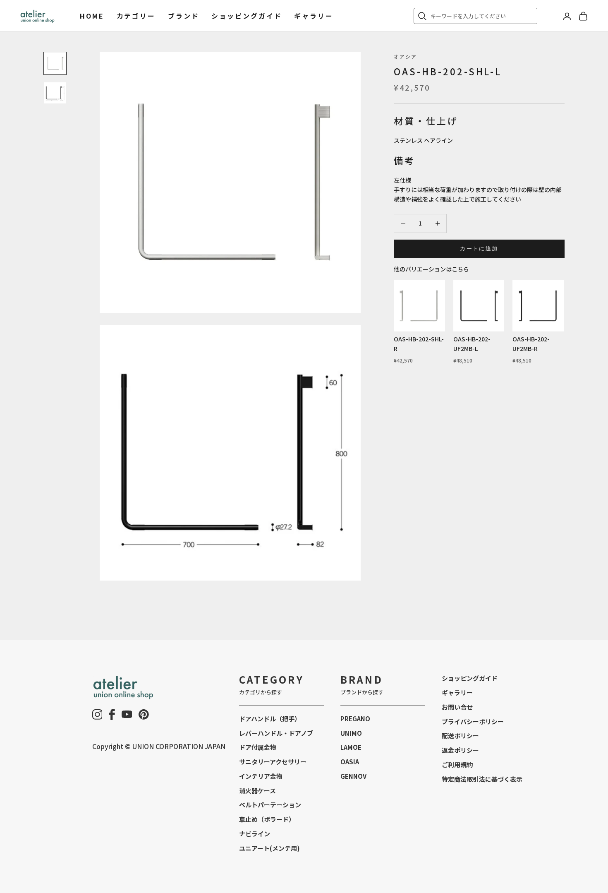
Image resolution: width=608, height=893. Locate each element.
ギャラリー (313, 16)
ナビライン (254, 833)
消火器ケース (257, 790)
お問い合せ (457, 707)
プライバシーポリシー (473, 721)
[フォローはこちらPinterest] (144, 714)
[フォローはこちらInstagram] (97, 714)
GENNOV (353, 776)
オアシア (405, 56)
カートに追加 (479, 248)
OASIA (349, 761)
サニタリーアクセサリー (272, 761)
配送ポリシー (460, 735)
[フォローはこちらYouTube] (127, 714)
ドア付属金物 (257, 747)
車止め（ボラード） (267, 819)
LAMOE (350, 747)
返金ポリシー (460, 750)
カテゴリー (136, 16)
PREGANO (355, 718)
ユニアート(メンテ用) (269, 848)
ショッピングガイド (246, 16)
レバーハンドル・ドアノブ (276, 733)
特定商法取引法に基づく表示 (482, 779)
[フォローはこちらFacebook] (112, 714)
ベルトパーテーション (270, 804)
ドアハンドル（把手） (270, 718)
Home (92, 16)
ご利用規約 (457, 764)
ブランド (183, 16)
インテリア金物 (260, 776)
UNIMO (351, 733)
